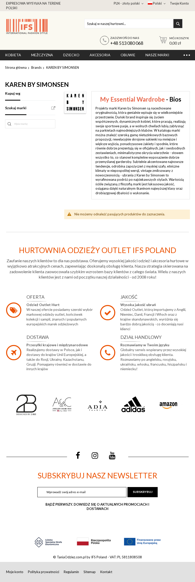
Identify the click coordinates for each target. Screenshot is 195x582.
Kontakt (106, 572)
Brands (36, 67)
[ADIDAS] (133, 404)
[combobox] (133, 23)
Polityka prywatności (43, 572)
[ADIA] (97, 404)
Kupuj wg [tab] (12, 93)
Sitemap (90, 572)
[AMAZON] (168, 404)
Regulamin (71, 572)
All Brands (53, 108)
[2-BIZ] (26, 404)
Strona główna (16, 67)
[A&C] (62, 404)
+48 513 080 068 (126, 43)
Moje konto (14, 572)
